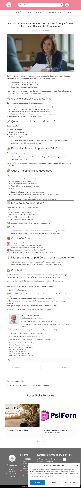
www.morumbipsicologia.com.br (19, 353)
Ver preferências (70, 482)
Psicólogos (21, 12)
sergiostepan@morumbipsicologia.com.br (21, 355)
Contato (67, 12)
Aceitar (37, 482)
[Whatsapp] (9, 360)
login (25, 385)
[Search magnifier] (61, 4)
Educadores (50, 12)
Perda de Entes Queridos (17, 430)
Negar (54, 482)
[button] (77, 466)
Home (12, 12)
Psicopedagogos (35, 12)
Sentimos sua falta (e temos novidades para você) (55, 431)
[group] (22, 421)
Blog (60, 12)
